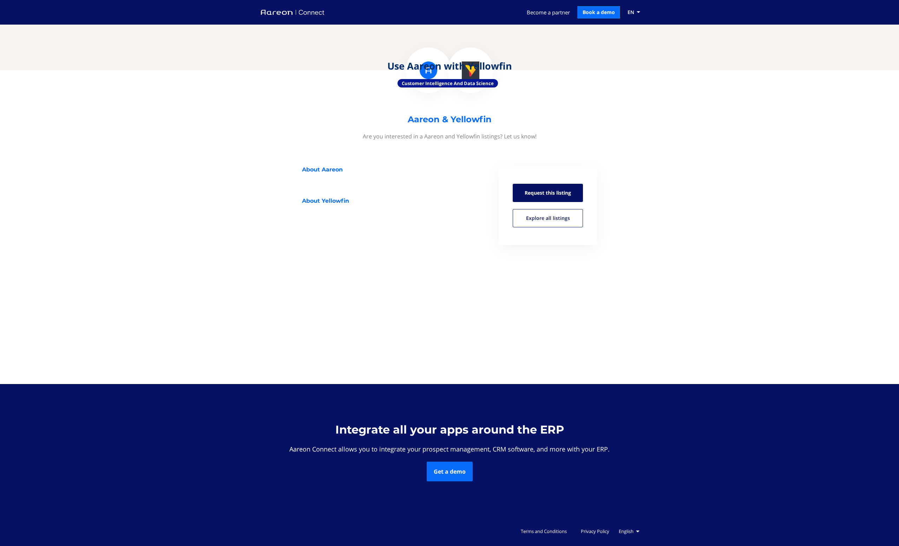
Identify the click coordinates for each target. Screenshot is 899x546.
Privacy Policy (595, 531)
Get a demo (450, 471)
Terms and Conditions (544, 531)
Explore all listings (548, 218)
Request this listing (548, 192)
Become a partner (548, 12)
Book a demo (599, 12)
